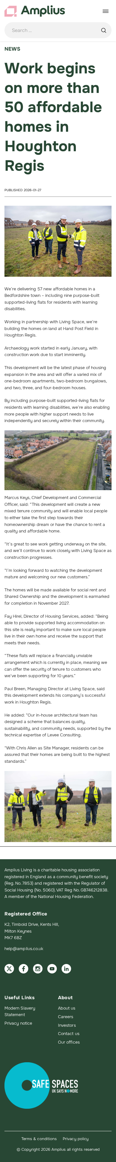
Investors (67, 1025)
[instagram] (38, 968)
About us (67, 1008)
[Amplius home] (34, 11)
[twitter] (9, 968)
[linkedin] (66, 968)
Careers (65, 1016)
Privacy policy (76, 1138)
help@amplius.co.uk (23, 948)
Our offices (69, 1042)
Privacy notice (18, 1023)
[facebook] (23, 968)
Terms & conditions (39, 1138)
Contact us (68, 1033)
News (12, 49)
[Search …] (103, 30)
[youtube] (52, 968)
